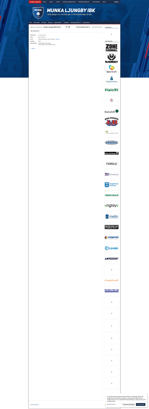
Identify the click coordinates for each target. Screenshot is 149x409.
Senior (44, 2)
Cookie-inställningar (34, 404)
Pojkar (58, 2)
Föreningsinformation (83, 2)
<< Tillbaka (32, 48)
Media (104, 2)
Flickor (51, 2)
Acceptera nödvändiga (128, 404)
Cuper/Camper (96, 2)
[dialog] (126, 400)
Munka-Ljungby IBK (35, 2)
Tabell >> (58, 39)
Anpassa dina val (111, 404)
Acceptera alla (140, 404)
